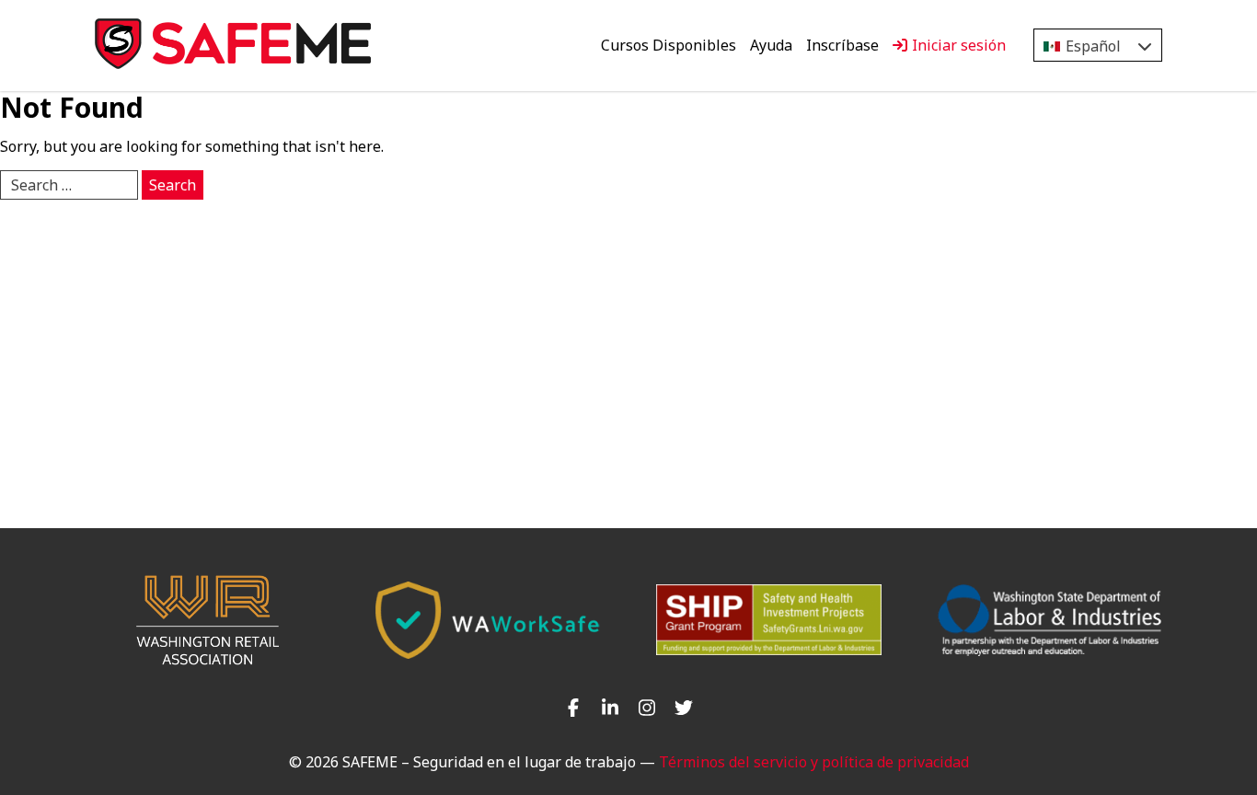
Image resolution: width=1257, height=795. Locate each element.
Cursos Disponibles (668, 45)
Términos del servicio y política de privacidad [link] (814, 762)
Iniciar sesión (959, 45)
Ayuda (771, 45)
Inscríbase (842, 45)
